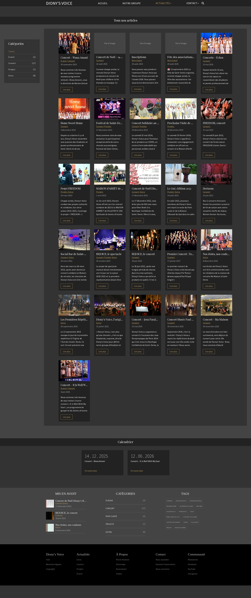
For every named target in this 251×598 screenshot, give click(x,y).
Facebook (192, 564)
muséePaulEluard (186, 506)
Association (121, 569)
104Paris (169, 501)
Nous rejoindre (162, 559)
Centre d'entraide (173, 522)
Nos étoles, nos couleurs (68, 524)
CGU (48, 559)
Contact (191, 3)
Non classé (137, 60)
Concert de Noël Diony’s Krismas (71, 500)
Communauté (196, 554)
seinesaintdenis (196, 501)
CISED (192, 512)
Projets (107, 126)
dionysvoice (171, 512)
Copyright (50, 569)
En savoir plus (91, 470)
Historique (121, 564)
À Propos (122, 554)
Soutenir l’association (165, 564)
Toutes (11, 51)
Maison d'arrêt (180, 528)
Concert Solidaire (190, 517)
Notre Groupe (131, 3)
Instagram (192, 573)
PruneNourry (171, 506)
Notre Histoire (122, 559)
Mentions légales (53, 564)
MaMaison (183, 512)
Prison (168, 528)
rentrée (199, 506)
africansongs (181, 501)
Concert (71, 61)
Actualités (163, 3)
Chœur (119, 573)
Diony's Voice (59, 3)
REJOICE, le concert (66, 512)
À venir (64, 61)
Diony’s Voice (55, 554)
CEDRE (185, 522)
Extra (70, 192)
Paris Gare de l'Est (173, 517)
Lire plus (66, 89)
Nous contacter (163, 569)
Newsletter (193, 559)
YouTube (191, 569)
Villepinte (195, 522)
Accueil (102, 3)
